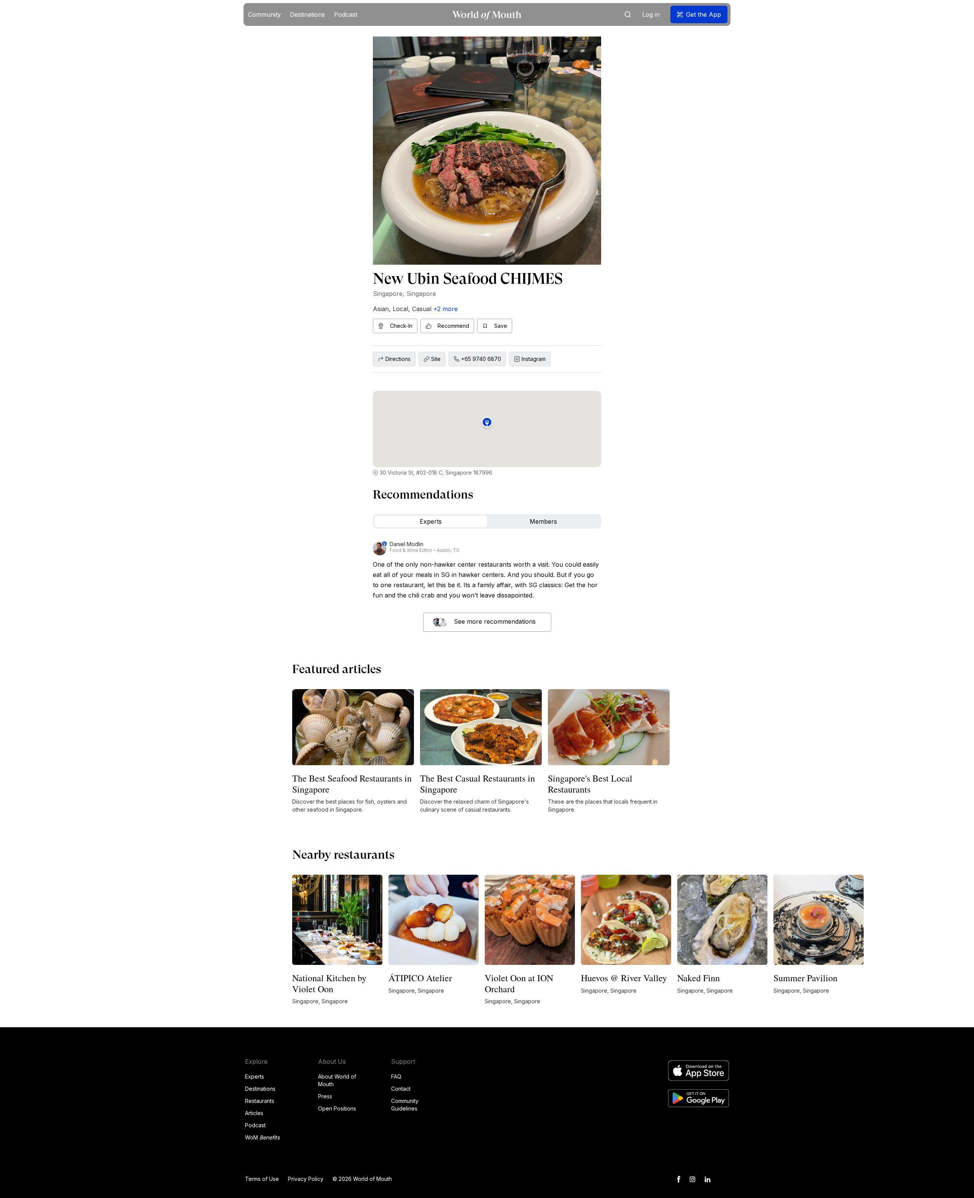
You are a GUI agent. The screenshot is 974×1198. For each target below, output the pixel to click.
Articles (254, 1113)
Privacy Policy (305, 1179)
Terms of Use (262, 1179)
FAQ (396, 1076)
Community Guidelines (405, 1105)
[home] (486, 14)
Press (325, 1096)
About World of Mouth (337, 1080)
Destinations (260, 1088)
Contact (401, 1088)
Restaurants (259, 1101)
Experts (254, 1076)
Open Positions (337, 1108)
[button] (264, 14)
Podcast (255, 1125)
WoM (262, 1137)
